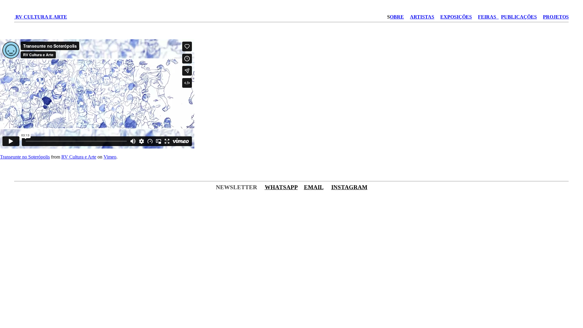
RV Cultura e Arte (78, 156)
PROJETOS (556, 16)
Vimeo (110, 156)
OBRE (397, 16)
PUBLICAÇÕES (519, 16)
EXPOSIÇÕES (456, 16)
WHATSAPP (281, 187)
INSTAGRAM (349, 187)
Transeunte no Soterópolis (25, 156)
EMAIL (314, 187)
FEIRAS (488, 16)
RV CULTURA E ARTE (40, 16)
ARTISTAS (422, 16)
